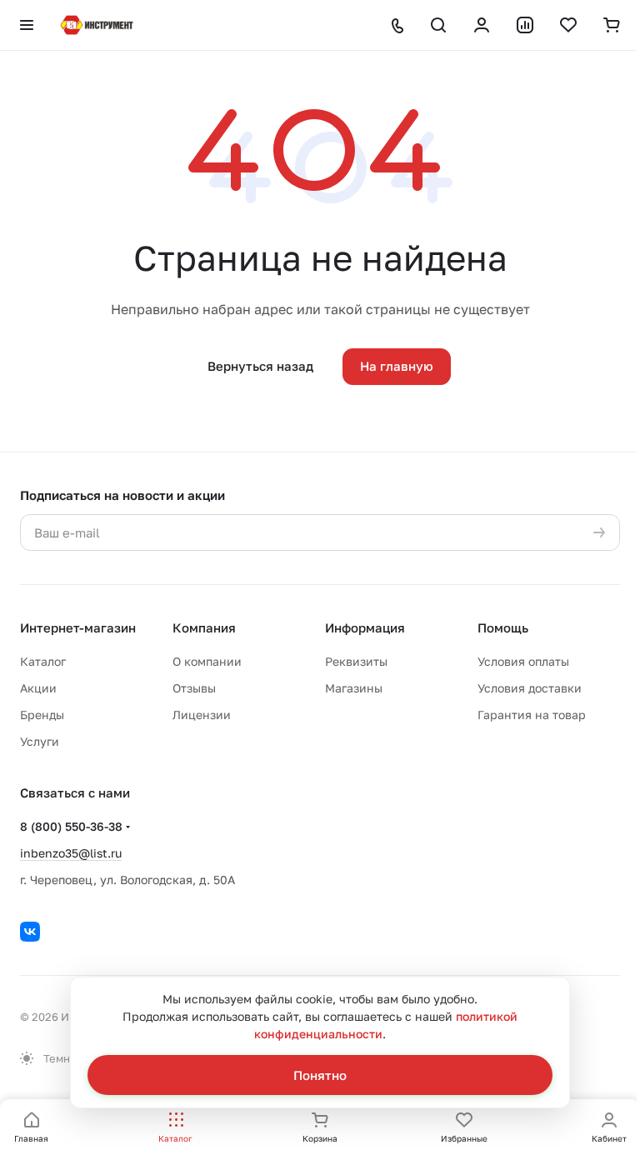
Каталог (43, 661)
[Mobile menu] (26, 25)
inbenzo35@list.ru (71, 853)
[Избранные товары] (568, 25)
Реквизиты (356, 661)
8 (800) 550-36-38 (71, 826)
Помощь (503, 627)
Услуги (39, 741)
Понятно (320, 1075)
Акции (38, 688)
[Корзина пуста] (611, 25)
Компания (204, 627)
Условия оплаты (523, 661)
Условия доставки (530, 688)
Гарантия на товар (532, 715)
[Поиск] (438, 25)
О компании (207, 661)
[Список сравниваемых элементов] (525, 25)
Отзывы (194, 688)
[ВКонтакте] (30, 932)
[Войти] (481, 25)
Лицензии (201, 715)
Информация (365, 627)
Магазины (353, 688)
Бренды (42, 715)
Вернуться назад (260, 365)
